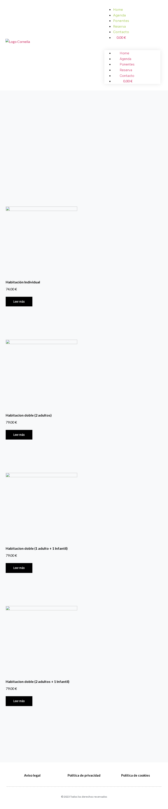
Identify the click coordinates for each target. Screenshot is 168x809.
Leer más (19, 301)
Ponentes (121, 21)
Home (118, 10)
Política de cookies (135, 775)
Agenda (119, 15)
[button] (132, 43)
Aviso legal (32, 775)
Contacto (121, 32)
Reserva (119, 26)
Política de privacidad (84, 775)
